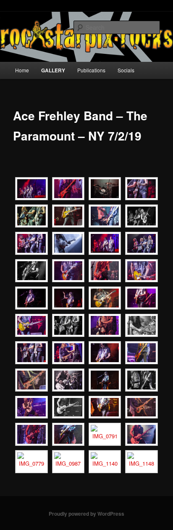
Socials (126, 70)
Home (22, 70)
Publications (91, 70)
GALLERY (53, 70)
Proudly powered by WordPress (86, 513)
